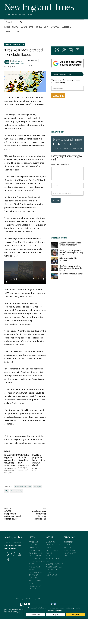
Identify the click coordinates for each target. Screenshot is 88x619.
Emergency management (15, 44)
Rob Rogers (37, 487)
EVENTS (65, 27)
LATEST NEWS (11, 27)
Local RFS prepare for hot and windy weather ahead (38, 460)
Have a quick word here (60, 164)
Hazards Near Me (20, 487)
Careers (50, 556)
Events (67, 545)
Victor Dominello (16, 491)
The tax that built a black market (71, 274)
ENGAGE (55, 27)
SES (6, 491)
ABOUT (9, 31)
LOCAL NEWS (27, 27)
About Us (50, 542)
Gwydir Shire (35, 556)
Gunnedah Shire (37, 553)
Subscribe (58, 96)
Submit (56, 200)
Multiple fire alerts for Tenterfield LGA (23, 458)
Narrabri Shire (36, 572)
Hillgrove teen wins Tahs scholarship (68, 259)
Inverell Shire (35, 558)
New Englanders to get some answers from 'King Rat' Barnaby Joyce (71, 252)
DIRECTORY (42, 27)
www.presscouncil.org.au (14, 613)
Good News (69, 550)
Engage (67, 547)
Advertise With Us (54, 564)
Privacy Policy (53, 572)
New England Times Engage (31, 443)
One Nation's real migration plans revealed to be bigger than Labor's (71, 268)
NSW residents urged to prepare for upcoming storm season (11, 460)
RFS (29, 487)
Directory (68, 542)
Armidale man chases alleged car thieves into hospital (70, 244)
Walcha (32, 589)
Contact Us (51, 575)
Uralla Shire (35, 586)
